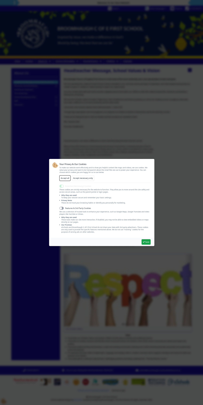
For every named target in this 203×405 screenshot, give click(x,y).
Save (147, 242)
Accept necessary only (83, 178)
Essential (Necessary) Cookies (78, 186)
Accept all (65, 178)
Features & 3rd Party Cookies (78, 208)
